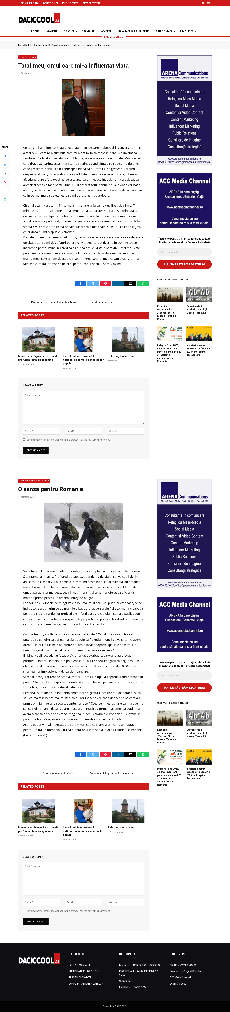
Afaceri (106, 31)
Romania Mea (112, 37)
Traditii (69, 31)
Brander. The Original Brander (185, 971)
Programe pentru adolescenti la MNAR (54, 302)
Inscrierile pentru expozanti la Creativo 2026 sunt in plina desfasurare (198, 350)
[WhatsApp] (5, 199)
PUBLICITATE (70, 3)
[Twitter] (5, 165)
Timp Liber (186, 31)
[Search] (203, 3)
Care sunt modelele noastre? (60, 773)
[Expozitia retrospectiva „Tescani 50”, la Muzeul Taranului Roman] (170, 294)
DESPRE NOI (50, 3)
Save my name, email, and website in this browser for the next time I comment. (68, 439)
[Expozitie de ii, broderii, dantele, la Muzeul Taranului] (199, 294)
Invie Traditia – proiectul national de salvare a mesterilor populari (83, 360)
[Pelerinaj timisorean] (128, 339)
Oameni (52, 31)
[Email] (5, 190)
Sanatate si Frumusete (133, 31)
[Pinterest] (5, 182)
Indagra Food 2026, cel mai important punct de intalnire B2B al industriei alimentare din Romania (169, 353)
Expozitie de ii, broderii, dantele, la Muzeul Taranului (197, 309)
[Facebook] (5, 156)
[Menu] (209, 3)
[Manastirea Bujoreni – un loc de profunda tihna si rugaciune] (38, 339)
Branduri (88, 31)
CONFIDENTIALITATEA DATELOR (86, 983)
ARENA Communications (183, 965)
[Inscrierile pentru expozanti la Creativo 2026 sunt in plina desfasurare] (199, 333)
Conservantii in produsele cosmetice (112, 773)
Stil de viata (164, 31)
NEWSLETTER (91, 3)
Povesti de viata (28, 57)
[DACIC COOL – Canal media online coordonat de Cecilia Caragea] (39, 17)
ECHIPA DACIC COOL (79, 965)
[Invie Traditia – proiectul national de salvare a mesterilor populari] (83, 339)
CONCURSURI (126, 981)
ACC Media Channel (180, 977)
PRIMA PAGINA (29, 3)
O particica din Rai (101, 302)
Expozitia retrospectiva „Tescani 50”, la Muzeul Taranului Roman (167, 312)
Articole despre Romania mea (34, 481)
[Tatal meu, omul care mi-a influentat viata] (83, 108)
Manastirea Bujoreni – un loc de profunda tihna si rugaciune (38, 358)
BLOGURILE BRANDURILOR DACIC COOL (140, 965)
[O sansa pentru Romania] (83, 532)
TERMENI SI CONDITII (80, 977)
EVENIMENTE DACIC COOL (133, 987)
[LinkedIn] (5, 173)
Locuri (35, 31)
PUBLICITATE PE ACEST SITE (84, 971)
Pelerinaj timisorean (121, 356)
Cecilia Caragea (178, 983)
